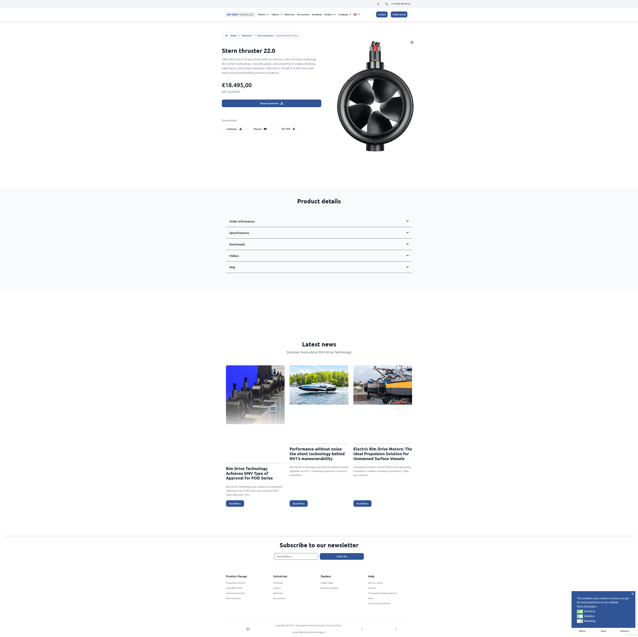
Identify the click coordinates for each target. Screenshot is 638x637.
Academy (317, 14)
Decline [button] (625, 631)
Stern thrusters (265, 35)
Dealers (328, 14)
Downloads (237, 244)
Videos (234, 256)
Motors (262, 14)
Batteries (290, 14)
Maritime (247, 35)
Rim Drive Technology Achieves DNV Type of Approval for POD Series (249, 473)
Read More (235, 503)
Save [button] (603, 631)
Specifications (239, 233)
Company (343, 14)
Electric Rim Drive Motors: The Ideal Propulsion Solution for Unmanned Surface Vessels (382, 453)
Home (233, 35)
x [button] (633, 593)
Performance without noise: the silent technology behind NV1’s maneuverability (317, 453)
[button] (378, 4)
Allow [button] (582, 631)
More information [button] (587, 606)
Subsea (275, 14)
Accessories (303, 14)
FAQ (232, 267)
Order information (242, 221)
